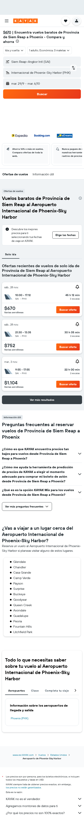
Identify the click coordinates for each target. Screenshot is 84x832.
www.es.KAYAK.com (23, 754)
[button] (6, 21)
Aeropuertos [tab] (16, 690)
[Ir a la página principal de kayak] (25, 21)
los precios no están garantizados (23, 787)
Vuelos (42, 754)
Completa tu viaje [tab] (57, 690)
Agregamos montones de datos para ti (32, 806)
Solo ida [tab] (10, 254)
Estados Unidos (58, 754)
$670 (7, 32)
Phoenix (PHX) (19, 718)
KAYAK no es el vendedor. (23, 799)
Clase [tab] (35, 690)
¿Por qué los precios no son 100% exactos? (35, 813)
